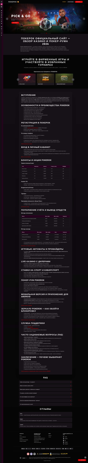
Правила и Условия (37, 436)
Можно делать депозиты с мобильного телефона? (30, 389)
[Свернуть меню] (1, 2)
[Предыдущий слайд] (7, 19)
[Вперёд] (73, 79)
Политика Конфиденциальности (39, 438)
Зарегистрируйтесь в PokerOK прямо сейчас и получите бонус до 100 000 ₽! (35, 371)
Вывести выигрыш (31, 245)
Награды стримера (23, 441)
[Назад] (18, 79)
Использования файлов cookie (39, 439)
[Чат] (85, 457)
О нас (21, 435)
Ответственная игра (37, 442)
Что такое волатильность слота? (26, 404)
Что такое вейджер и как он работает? (27, 396)
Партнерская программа (24, 439)
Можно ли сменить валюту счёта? (26, 385)
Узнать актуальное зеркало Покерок (28, 319)
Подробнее (15, 25)
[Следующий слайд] (84, 19)
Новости (49, 435)
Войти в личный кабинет (26, 156)
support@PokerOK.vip (34, 328)
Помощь (21, 438)
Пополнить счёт (24, 245)
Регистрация (70, 1)
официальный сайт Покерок (32, 127)
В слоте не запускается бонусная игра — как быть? (30, 400)
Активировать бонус (25, 206)
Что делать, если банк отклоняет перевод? (28, 393)
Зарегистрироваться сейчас (26, 143)
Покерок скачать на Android (26, 305)
